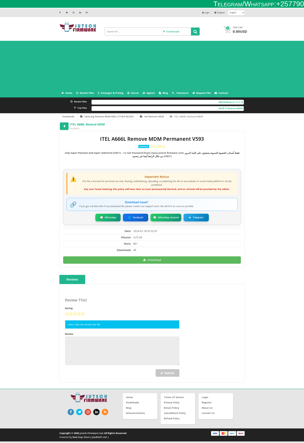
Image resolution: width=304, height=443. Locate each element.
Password (182, 92)
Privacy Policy (172, 402)
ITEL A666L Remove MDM (188, 116)
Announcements (135, 413)
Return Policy (171, 407)
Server (135, 92)
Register (221, 12)
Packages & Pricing (112, 92)
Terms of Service (174, 397)
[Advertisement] (152, 64)
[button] (195, 31)
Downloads (68, 116)
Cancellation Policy (175, 413)
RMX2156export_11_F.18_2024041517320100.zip (225, 102)
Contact (223, 92)
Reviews (72, 279)
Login (206, 12)
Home (68, 92)
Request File (203, 92)
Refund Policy (172, 418)
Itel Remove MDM (154, 116)
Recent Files (87, 92)
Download (154, 260)
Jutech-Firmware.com (91, 433)
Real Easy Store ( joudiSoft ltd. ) (90, 437)
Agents (150, 92)
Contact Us (208, 413)
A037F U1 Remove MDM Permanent (220, 108)
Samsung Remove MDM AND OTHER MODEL (109, 116)
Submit (169, 373)
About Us (207, 407)
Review (69, 333)
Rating (69, 308)
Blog (165, 92)
